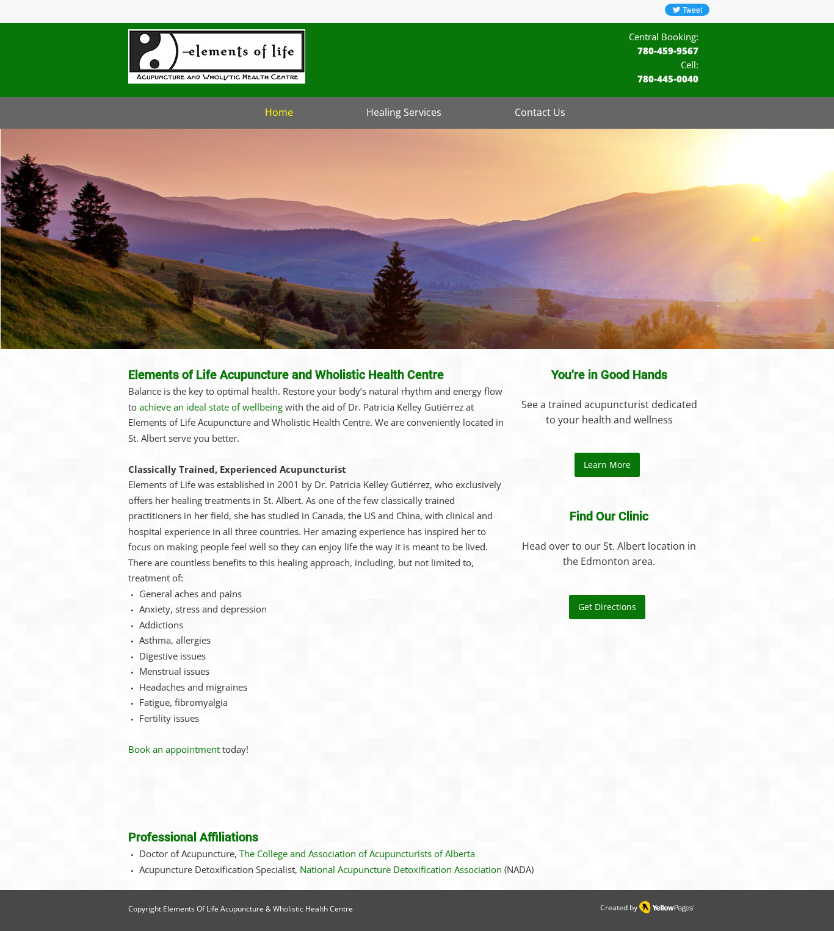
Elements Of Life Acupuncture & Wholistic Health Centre (258, 909)
